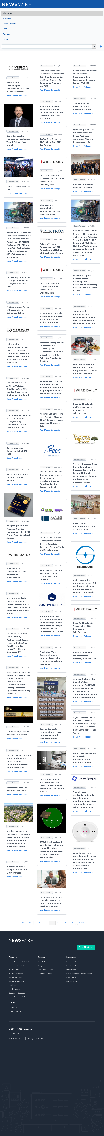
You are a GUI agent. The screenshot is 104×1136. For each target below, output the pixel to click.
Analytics (12, 985)
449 (72, 923)
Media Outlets (72, 981)
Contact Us (13, 1007)
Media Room (14, 989)
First (22, 923)
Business (7, 18)
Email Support (15, 1011)
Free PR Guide (86, 947)
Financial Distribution (18, 966)
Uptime (39, 1038)
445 (45, 923)
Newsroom (71, 970)
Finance (6, 34)
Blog (40, 966)
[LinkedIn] (18, 1033)
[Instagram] (21, 1033)
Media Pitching (15, 977)
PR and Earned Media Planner (79, 974)
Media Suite (14, 970)
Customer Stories (45, 970)
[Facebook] (10, 1033)
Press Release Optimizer (19, 997)
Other (5, 39)
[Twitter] (14, 1033)
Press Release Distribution (20, 962)
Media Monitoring (16, 981)
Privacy (30, 1038)
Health (6, 29)
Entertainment (9, 23)
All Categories (9, 13)
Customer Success (17, 993)
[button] (100, 4)
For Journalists (72, 966)
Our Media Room (45, 974)
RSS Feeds (71, 977)
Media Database (16, 974)
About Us (42, 962)
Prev (30, 923)
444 (38, 923)
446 (52, 923)
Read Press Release (15, 96)
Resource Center (73, 962)
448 (65, 923)
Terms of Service (16, 1038)
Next (81, 923)
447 (58, 923)
